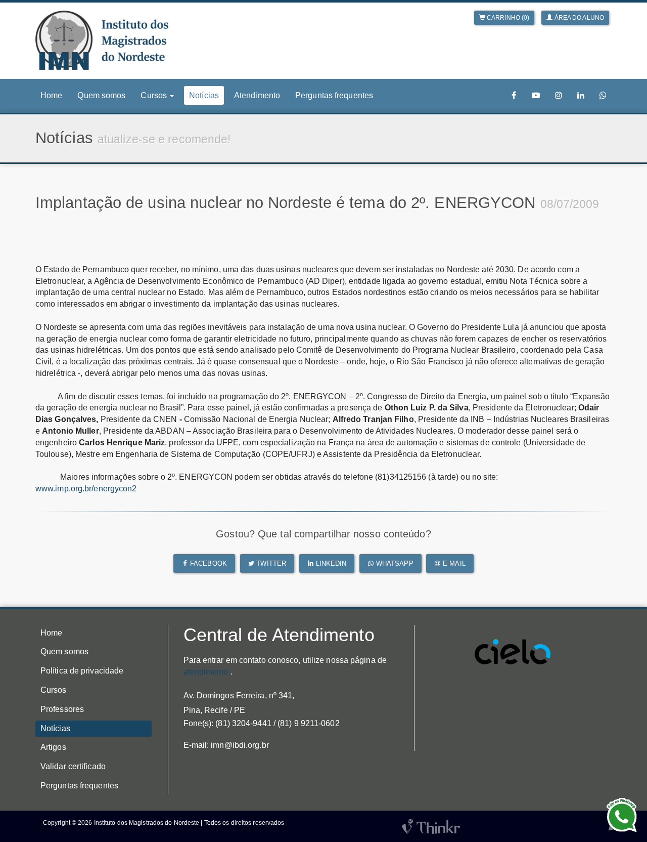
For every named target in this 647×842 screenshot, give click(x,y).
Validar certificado (73, 766)
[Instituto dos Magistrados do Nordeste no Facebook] (514, 95)
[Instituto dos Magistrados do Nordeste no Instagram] (558, 95)
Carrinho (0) (507, 17)
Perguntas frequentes (334, 95)
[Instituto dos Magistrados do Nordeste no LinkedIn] (580, 95)
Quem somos (101, 95)
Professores (62, 709)
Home (51, 95)
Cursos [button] (155, 95)
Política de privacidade (81, 670)
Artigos (53, 747)
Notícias (204, 95)
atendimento (205, 671)
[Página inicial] (101, 40)
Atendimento (257, 95)
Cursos (53, 690)
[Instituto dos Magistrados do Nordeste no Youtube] (536, 95)
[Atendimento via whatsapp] (603, 95)
